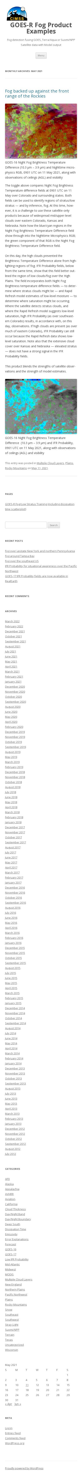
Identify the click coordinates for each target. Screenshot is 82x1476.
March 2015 (12, 993)
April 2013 (11, 1109)
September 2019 (15, 747)
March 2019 (12, 762)
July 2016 (10, 913)
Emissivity (11, 1234)
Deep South (12, 1224)
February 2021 (14, 676)
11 (27, 1385)
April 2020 (11, 722)
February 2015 (14, 998)
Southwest (12, 1320)
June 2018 (11, 797)
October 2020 (13, 697)
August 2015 (12, 968)
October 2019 (13, 742)
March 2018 (12, 812)
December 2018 (15, 772)
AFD (7, 1179)
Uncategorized (14, 1345)
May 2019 (11, 757)
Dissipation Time (15, 1229)
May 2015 (11, 983)
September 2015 (15, 963)
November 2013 (15, 1073)
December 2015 (15, 948)
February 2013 (14, 1119)
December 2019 (15, 732)
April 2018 (11, 807)
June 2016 (11, 918)
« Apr (8, 1404)
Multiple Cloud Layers (50, 463)
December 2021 (15, 631)
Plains (69, 463)
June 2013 (11, 1098)
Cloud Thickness (15, 1209)
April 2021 (11, 666)
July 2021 (10, 651)
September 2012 (15, 1144)
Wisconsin (11, 1350)
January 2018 (13, 822)
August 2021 (12, 646)
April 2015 (11, 988)
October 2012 (13, 1139)
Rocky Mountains (16, 468)
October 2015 (13, 958)
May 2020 (11, 717)
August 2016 (12, 908)
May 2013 (11, 1103)
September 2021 (15, 641)
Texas (9, 1340)
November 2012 (15, 1134)
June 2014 (11, 1038)
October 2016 (13, 897)
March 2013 (12, 1114)
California (11, 1204)
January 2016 (13, 943)
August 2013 (12, 1088)
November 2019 (15, 737)
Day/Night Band (15, 1214)
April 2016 (11, 928)
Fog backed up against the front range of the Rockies (37, 93)
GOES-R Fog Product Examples (41, 28)
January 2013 (13, 1124)
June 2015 (11, 978)
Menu (41, 55)
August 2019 (12, 752)
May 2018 (11, 802)
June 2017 (11, 857)
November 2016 (15, 892)
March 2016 (12, 933)
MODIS (9, 1274)
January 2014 (13, 1063)
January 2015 (13, 1003)
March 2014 (12, 1053)
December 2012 (15, 1129)
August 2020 (12, 707)
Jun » (18, 1404)
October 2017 (13, 837)
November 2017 (15, 832)
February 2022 (14, 626)
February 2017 (14, 877)
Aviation (10, 1199)
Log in (8, 1428)
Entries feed (13, 1433)
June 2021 (11, 656)
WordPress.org (14, 1443)
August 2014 (12, 1028)
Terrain (9, 1335)
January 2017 (13, 882)
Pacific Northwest (16, 1294)
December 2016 (15, 887)
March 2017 (12, 872)
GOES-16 (10, 1249)
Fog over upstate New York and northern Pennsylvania (40, 551)
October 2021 (13, 636)
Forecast (10, 1244)
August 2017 (12, 847)
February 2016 (14, 938)
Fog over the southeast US (22, 561)
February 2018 (14, 817)
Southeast (11, 1314)
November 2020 (15, 692)
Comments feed (15, 1438)
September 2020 (15, 702)
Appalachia (12, 1189)
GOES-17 (10, 1254)
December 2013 (15, 1068)
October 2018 (13, 782)
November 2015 (15, 953)
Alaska (9, 1184)
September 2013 (15, 1083)
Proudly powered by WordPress (24, 1468)
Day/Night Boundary (18, 1219)
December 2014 (15, 1008)
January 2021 (13, 681)
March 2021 (12, 671)
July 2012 (10, 1154)
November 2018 (15, 777)
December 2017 (15, 827)
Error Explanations (17, 1239)
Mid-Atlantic (12, 1264)
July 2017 (10, 852)
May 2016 (11, 923)
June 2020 (11, 712)
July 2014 (10, 1033)
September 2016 (15, 903)
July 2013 (10, 1093)
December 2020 (15, 686)
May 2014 (11, 1043)
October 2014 (13, 1018)
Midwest (10, 1269)
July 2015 (10, 973)
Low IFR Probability (17, 1259)
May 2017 (11, 862)
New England (13, 1284)
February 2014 (14, 1058)
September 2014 (15, 1023)
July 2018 (10, 792)
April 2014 (11, 1048)
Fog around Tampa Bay (19, 556)
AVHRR (9, 1194)
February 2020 (14, 727)
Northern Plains (15, 1289)
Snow (8, 1309)
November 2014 (15, 1013)
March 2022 (12, 621)
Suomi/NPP (12, 1330)
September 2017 (15, 842)
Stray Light (11, 1325)
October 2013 (13, 1078)
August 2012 (12, 1149)
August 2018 (12, 787)
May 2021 (11, 661)
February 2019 (14, 767)
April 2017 (11, 867)
